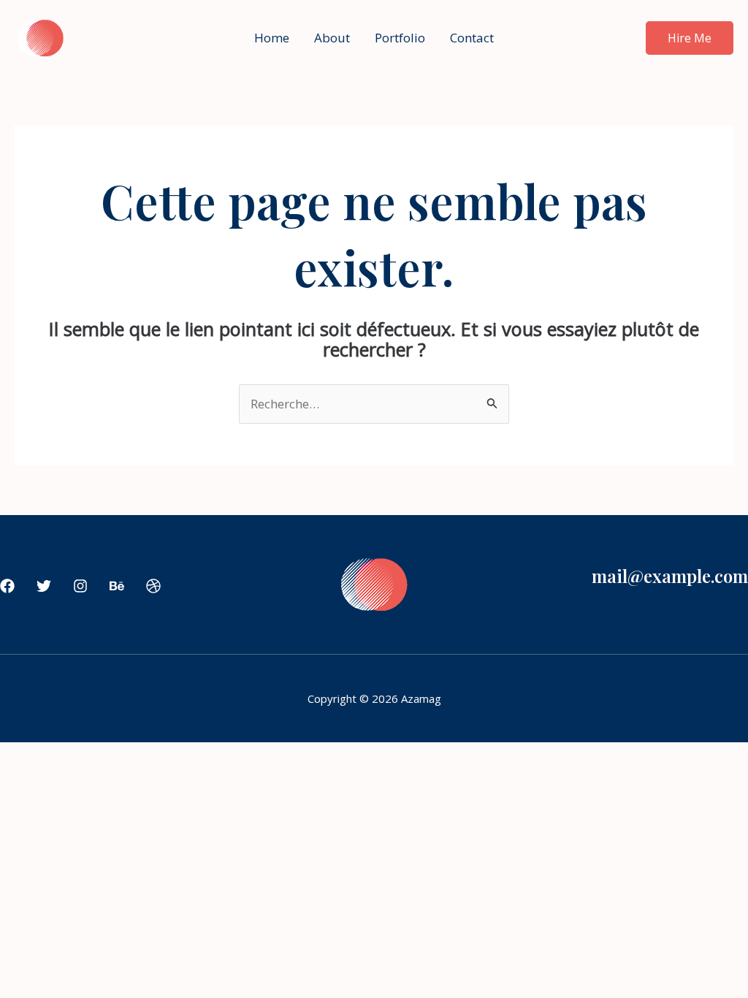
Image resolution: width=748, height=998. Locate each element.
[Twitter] (44, 586)
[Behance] (117, 586)
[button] (689, 38)
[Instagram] (80, 586)
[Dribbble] (153, 586)
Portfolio (400, 37)
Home (271, 37)
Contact (472, 37)
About (332, 37)
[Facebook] (7, 586)
